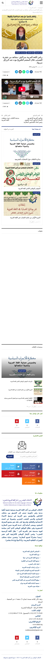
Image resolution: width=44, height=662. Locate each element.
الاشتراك (9, 456)
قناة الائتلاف (30, 53)
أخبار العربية (39, 53)
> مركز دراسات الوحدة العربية (31, 567)
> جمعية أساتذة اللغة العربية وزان (30, 583)
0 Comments (6, 72)
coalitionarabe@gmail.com (33, 630)
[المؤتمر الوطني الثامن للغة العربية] (22, 174)
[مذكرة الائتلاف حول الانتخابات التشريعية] (22, 145)
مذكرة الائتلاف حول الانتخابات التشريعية (27, 159)
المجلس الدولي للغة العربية (31, 551)
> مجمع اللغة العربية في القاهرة (30, 561)
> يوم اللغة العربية (34, 554)
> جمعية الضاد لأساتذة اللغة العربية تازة (28, 573)
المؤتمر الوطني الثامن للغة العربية (29, 188)
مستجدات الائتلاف (20, 53)
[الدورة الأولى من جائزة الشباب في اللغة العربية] (22, 203)
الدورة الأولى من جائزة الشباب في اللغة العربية (25, 217)
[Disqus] (22, 261)
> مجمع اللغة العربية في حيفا (31, 558)
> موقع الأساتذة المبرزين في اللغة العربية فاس (26, 580)
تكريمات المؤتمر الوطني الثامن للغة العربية (21, 381)
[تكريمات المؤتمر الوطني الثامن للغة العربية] (38, 383)
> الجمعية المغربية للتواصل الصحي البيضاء (27, 570)
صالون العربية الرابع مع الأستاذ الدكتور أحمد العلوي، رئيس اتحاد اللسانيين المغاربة (33, 120)
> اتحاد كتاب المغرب (34, 564)
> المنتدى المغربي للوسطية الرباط (30, 577)
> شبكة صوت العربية (34, 586)
